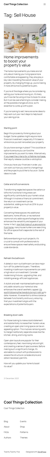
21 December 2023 (11, 378)
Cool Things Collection (16, 4)
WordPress (42, 452)
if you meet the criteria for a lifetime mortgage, (25, 156)
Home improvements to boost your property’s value (21, 61)
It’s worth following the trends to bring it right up (24, 291)
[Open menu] (44, 4)
